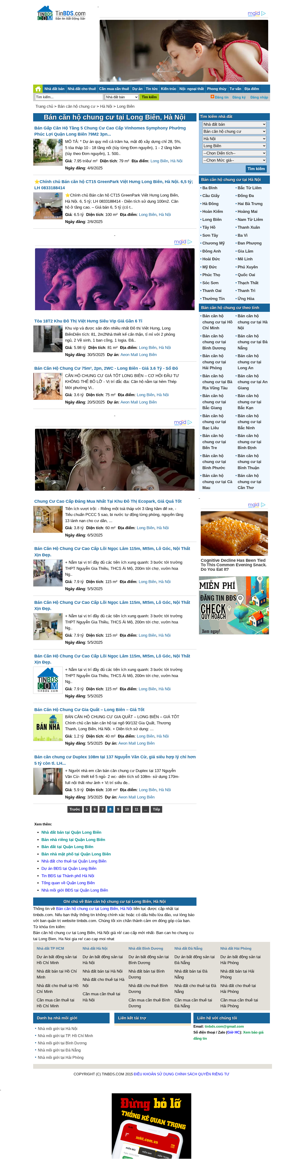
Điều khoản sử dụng (154, 1074)
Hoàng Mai (248, 211)
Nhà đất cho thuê (82, 89)
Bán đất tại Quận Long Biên (67, 847)
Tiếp (156, 809)
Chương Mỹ (213, 243)
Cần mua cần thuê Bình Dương (149, 1003)
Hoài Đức (211, 259)
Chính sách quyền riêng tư (202, 1074)
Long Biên (125, 106)
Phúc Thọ (211, 275)
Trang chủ (44, 106)
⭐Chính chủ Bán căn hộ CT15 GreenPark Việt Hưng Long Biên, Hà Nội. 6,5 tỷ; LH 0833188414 (113, 184)
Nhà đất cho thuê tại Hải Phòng (238, 988)
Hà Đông (210, 204)
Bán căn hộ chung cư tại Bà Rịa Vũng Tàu (217, 382)
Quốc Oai (246, 275)
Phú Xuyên (248, 267)
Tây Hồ (208, 227)
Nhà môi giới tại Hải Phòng (61, 1058)
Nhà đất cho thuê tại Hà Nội (103, 982)
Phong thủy (216, 89)
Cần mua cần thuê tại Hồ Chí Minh (55, 1003)
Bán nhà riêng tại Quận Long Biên (73, 839)
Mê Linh (245, 259)
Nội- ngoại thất (191, 89)
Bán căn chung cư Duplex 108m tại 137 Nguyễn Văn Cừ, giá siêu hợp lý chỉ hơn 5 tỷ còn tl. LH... (115, 760)
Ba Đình (209, 188)
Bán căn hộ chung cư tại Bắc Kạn (249, 402)
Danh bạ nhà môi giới (57, 1018)
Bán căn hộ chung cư (76, 106)
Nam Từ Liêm (250, 219)
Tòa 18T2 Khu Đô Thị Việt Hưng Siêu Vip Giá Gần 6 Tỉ (88, 321)
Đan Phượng (250, 243)
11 (136, 809)
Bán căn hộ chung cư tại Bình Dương (214, 342)
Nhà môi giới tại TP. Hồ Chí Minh (65, 1036)
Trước (75, 809)
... (145, 809)
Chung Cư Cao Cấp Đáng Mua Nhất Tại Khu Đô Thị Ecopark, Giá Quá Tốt (108, 501)
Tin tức (152, 89)
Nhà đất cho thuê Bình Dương (148, 988)
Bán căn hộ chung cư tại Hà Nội (252, 322)
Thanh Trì (246, 290)
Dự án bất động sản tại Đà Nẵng (194, 960)
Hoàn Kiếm (212, 211)
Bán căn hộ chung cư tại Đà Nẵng (252, 342)
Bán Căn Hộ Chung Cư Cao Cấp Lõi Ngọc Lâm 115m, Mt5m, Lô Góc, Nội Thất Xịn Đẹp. (112, 551)
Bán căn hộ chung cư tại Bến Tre (214, 441)
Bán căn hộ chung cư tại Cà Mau (217, 481)
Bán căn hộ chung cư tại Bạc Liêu (214, 422)
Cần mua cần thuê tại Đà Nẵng (193, 1003)
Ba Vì (243, 235)
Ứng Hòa (246, 298)
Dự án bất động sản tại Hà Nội (103, 960)
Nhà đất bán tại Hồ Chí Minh (57, 974)
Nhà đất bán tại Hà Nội (103, 971)
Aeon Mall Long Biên (138, 354)
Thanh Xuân (249, 227)
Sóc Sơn (210, 283)
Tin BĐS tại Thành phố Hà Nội (67, 876)
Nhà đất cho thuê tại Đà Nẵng (195, 988)
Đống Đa (246, 195)
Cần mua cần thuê (114, 89)
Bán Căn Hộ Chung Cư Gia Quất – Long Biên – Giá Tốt (89, 709)
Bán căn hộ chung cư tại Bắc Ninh (249, 422)
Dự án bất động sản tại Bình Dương (149, 960)
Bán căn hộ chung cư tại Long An (249, 362)
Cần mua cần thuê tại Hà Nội (101, 997)
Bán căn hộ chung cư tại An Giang (252, 382)
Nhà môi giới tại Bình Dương (62, 1043)
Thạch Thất (248, 283)
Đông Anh (211, 251)
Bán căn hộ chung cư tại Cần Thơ (249, 481)
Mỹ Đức (209, 267)
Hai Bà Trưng (250, 204)
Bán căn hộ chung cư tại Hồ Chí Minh (217, 322)
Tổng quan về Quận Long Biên (68, 883)
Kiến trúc (168, 89)
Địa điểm (252, 89)
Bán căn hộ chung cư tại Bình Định (249, 441)
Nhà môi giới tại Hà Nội (57, 1029)
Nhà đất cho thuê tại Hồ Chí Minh (57, 988)
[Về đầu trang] (298, 1157)
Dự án (137, 89)
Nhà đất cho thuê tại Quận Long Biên (73, 861)
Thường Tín (213, 298)
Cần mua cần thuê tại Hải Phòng (239, 1003)
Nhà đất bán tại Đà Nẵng (190, 974)
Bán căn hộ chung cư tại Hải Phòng (214, 362)
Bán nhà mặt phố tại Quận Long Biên (76, 854)
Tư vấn (235, 89)
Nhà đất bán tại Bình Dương (147, 974)
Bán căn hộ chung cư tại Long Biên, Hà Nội (94, 908)
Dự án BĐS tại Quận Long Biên (68, 868)
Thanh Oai (212, 290)
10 (127, 809)
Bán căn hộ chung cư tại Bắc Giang (214, 402)
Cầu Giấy (210, 195)
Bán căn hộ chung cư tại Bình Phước (214, 462)
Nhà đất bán (54, 89)
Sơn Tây (210, 235)
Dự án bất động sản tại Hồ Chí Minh (57, 960)
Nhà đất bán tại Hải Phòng (237, 974)
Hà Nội (106, 106)
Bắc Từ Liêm (250, 188)
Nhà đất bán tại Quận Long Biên (71, 832)
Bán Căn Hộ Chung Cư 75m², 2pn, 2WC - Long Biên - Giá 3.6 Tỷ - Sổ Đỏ (106, 368)
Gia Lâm (245, 251)
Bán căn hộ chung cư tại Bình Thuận (249, 462)
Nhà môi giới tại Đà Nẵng (59, 1050)
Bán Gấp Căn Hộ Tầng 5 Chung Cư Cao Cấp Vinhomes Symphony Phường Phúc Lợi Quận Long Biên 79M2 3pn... (110, 131)
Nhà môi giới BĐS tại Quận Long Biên (74, 890)
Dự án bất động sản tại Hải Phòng (240, 960)
